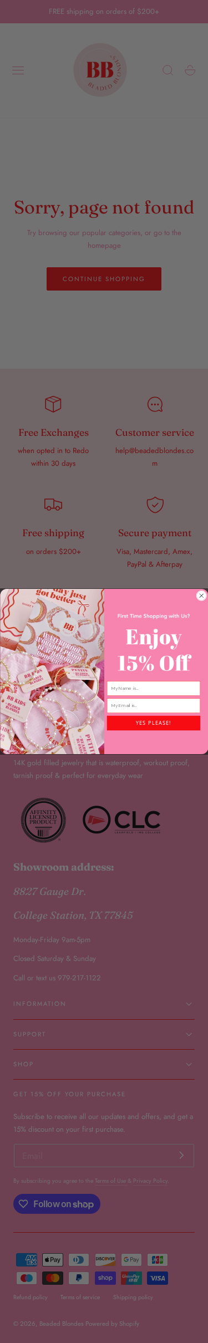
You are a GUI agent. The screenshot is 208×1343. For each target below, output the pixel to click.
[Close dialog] (201, 596)
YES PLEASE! (153, 723)
